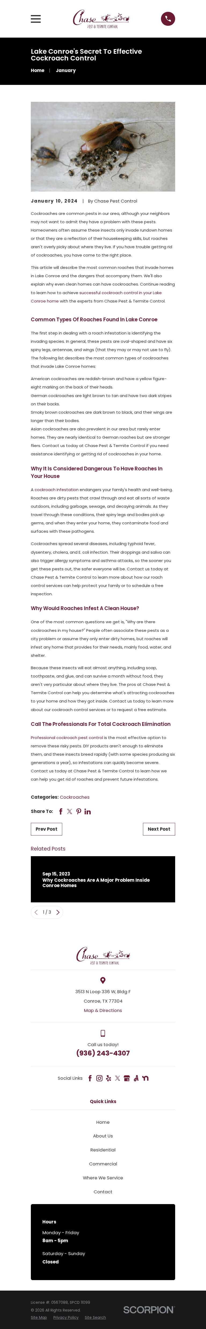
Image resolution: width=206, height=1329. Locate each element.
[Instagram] (99, 1078)
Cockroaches (75, 797)
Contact (103, 1191)
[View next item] (58, 912)
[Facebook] (90, 1078)
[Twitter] (118, 1078)
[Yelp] (108, 1078)
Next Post (159, 829)
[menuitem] (39, 1317)
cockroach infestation (57, 489)
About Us (103, 1136)
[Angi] (136, 1078)
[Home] (101, 19)
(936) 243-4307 (103, 1053)
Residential (103, 1150)
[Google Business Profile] (127, 1078)
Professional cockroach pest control (67, 737)
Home (103, 1122)
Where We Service (103, 1178)
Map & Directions (103, 1010)
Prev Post (46, 829)
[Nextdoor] (145, 1078)
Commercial (103, 1164)
